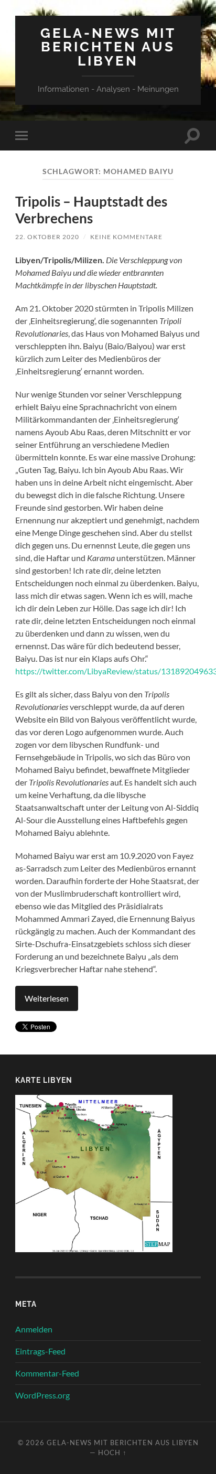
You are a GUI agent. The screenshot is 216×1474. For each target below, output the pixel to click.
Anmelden (33, 1329)
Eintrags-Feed (40, 1351)
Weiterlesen (47, 998)
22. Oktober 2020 (47, 237)
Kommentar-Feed (47, 1373)
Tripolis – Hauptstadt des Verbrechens (91, 210)
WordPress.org (42, 1395)
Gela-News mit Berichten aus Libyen (108, 47)
